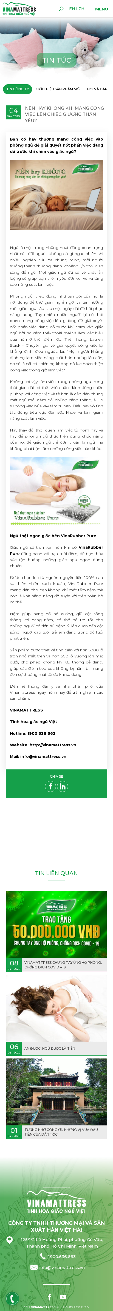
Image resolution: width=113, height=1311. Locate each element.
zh (81, 8)
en (72, 8)
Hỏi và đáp (97, 89)
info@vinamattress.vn (62, 1267)
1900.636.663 (62, 1256)
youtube (63, 1297)
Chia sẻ (56, 776)
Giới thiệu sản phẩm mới (58, 89)
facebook (50, 1297)
